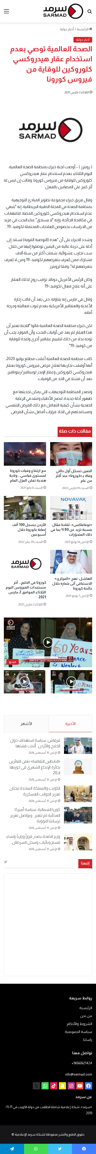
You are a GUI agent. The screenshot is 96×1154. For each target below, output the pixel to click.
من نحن (86, 1016)
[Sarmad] (63, 11)
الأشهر (26, 723)
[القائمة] (6, 13)
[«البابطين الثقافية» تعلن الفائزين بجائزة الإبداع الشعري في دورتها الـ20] (78, 767)
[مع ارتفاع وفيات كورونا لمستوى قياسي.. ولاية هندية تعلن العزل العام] (25, 454)
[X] (36, 1085)
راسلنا (87, 1040)
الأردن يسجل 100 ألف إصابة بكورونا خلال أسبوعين (29, 529)
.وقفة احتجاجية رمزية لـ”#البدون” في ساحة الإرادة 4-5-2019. (75, 704)
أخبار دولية (67, 29)
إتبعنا (85, 863)
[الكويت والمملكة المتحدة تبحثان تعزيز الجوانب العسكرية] (78, 793)
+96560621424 (82, 1063)
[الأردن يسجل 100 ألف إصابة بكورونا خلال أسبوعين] (25, 508)
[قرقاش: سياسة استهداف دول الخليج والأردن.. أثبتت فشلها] (78, 746)
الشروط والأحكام (79, 1024)
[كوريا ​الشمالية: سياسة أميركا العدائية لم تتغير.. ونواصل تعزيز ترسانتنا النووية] (78, 815)
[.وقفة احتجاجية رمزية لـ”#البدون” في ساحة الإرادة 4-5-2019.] (71, 681)
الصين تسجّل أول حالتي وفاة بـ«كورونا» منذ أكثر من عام (74, 476)
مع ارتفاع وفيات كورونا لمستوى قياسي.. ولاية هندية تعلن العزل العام (27, 475)
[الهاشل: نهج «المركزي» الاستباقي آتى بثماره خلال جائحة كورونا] (71, 562)
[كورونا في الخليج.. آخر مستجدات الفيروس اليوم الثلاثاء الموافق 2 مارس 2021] (25, 564)
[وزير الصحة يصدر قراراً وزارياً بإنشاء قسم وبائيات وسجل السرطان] (78, 842)
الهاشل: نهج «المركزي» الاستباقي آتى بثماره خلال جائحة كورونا (72, 583)
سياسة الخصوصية (78, 1032)
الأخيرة (70, 723)
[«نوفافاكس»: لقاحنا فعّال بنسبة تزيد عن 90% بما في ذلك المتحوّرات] (71, 508)
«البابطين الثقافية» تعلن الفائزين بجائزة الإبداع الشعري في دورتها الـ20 (34, 767)
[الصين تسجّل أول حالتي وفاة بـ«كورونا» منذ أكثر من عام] (71, 454)
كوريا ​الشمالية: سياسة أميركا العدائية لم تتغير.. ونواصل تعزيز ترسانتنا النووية (35, 815)
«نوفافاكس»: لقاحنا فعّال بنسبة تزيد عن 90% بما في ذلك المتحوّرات (71, 529)
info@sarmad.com (78, 1074)
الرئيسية (83, 29)
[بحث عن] (89, 13)
